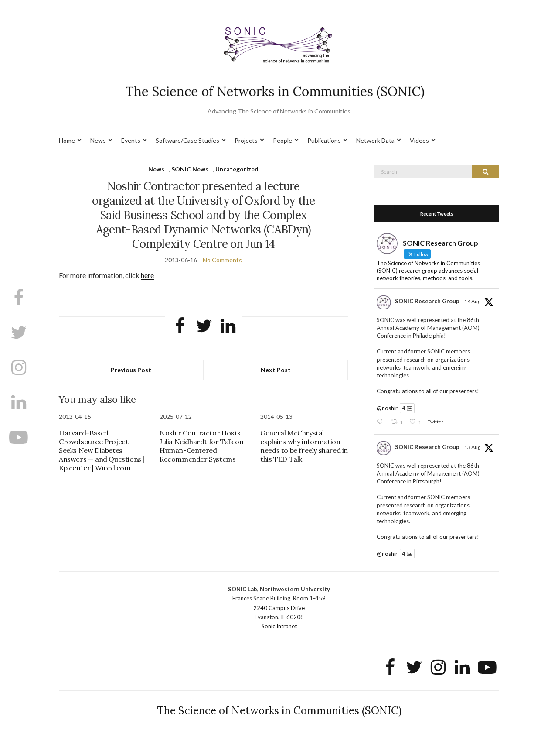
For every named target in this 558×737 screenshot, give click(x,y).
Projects (246, 140)
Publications (324, 140)
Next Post (276, 370)
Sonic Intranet (279, 626)
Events (130, 140)
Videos (419, 140)
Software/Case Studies (187, 140)
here (147, 275)
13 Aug (472, 447)
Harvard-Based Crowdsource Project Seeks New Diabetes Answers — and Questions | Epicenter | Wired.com (101, 450)
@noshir (387, 407)
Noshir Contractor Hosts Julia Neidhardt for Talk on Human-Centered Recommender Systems (201, 445)
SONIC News (189, 169)
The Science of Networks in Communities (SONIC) (279, 710)
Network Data (375, 140)
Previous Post (131, 370)
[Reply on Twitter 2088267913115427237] (381, 422)
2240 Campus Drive (279, 607)
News (98, 140)
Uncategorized (237, 169)
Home (67, 140)
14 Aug (472, 301)
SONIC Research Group (427, 301)
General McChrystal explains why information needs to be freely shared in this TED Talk (304, 445)
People (282, 140)
